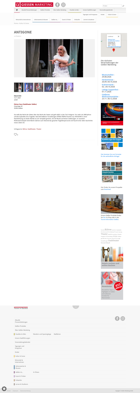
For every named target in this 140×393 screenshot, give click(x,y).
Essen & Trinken (66, 19)
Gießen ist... (54, 20)
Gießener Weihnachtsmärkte (110, 95)
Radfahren (57, 334)
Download (107, 189)
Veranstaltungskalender (106, 10)
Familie (102, 230)
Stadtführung (111, 234)
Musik (108, 243)
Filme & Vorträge (116, 238)
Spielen (120, 234)
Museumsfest (108, 75)
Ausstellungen (104, 241)
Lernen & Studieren (88, 19)
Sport (116, 234)
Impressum (15, 390)
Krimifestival (111, 232)
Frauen (116, 232)
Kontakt (9, 390)
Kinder (102, 14)
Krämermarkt (108, 85)
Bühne (25, 129)
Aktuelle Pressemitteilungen (29, 10)
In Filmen (36, 372)
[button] (113, 50)
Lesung (120, 232)
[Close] (118, 36)
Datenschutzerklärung (25, 390)
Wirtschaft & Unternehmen (23, 19)
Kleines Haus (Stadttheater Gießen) (25, 104)
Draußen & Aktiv (73, 10)
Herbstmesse (107, 80)
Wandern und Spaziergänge (42, 334)
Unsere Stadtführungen (89, 10)
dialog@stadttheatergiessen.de (116, 46)
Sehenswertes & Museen (41, 19)
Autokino (114, 230)
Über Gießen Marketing (59, 10)
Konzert (103, 243)
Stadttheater (32, 129)
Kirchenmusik (104, 232)
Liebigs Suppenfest (110, 90)
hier (104, 217)
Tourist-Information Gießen (110, 219)
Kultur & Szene (112, 14)
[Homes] (17, 10)
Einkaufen (77, 19)
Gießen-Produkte (45, 10)
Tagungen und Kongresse (90, 14)
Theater (38, 129)
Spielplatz (119, 230)
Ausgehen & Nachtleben (107, 236)
